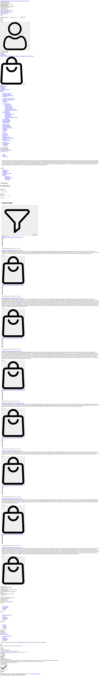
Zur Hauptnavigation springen (23, 0)
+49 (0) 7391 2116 (3, 13)
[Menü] (1, 15)
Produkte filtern (4, 183)
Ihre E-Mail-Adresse (4, 651)
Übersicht (2, 56)
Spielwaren (5, 174)
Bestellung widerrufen (30, 56)
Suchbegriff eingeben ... (4, 17)
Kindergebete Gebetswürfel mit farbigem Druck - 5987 (12, 250)
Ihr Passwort (16, 652)
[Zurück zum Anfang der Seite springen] (1, 672)
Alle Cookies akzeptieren (20, 674)
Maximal (5, 197)
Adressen (13, 56)
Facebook (4, 625)
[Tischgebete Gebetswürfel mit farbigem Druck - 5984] (12, 337)
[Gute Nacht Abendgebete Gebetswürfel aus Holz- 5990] (12, 485)
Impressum (5, 619)
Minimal (5, 195)
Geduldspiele (5, 172)
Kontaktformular (10, 10)
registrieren (4, 55)
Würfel (4, 175)
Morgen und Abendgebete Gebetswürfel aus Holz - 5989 (12, 298)
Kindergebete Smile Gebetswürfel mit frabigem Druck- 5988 (13, 403)
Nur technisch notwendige (5, 674)
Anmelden (2, 53)
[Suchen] (22, 17)
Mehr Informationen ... (37, 673)
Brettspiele (5, 171)
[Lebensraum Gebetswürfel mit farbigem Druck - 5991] (12, 437)
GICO (5, 191)
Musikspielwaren (6, 170)
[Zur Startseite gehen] (4, 11)
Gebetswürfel (7, 178)
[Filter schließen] (0, 188)
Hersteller (2, 189)
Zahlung (4, 609)
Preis (2, 194)
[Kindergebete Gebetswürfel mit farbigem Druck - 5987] (12, 237)
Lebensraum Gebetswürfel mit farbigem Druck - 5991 (12, 450)
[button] (2, 670)
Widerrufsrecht (5, 618)
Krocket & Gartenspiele (7, 173)
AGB (4, 616)
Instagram (4, 626)
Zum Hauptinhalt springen (5, 0)
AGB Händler (5, 606)
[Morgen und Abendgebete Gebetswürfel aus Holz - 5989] (13, 284)
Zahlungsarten (18, 56)
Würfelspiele (7, 179)
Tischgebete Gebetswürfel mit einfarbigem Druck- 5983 (12, 547)
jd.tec (21, 645)
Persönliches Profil (7, 56)
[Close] (1, 647)
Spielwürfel (7, 176)
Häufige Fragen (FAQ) (7, 615)
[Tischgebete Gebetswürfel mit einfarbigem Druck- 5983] (12, 534)
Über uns (4, 624)
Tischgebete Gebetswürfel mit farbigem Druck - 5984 (11, 351)
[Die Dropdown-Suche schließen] (24, 17)
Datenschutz (5, 617)
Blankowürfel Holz (8, 177)
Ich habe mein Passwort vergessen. (7, 652)
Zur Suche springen (14, 0)
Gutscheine (5, 627)
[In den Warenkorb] (13, 270)
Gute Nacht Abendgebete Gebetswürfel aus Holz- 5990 (12, 498)
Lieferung (4, 608)
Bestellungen (23, 56)
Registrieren (2, 658)
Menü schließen (5, 51)
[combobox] (15, 17)
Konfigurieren (13, 674)
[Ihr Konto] (15, 36)
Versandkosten (5, 607)
